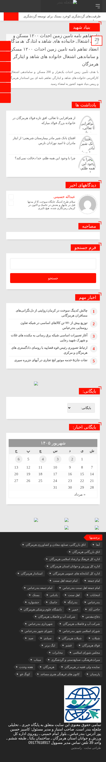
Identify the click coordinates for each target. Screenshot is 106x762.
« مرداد (80, 494)
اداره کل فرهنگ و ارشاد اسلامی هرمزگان (74, 559)
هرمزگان (48, 667)
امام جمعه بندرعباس (39, 588)
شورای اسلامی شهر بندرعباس (81, 631)
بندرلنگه (72, 602)
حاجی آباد (94, 609)
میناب (37, 660)
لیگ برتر (50, 645)
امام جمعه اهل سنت (65, 580)
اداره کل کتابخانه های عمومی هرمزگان (76, 573)
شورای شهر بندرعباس (38, 631)
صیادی (48, 638)
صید (30, 638)
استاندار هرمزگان (31, 573)
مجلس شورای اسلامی (86, 652)
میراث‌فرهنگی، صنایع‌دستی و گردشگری (75, 660)
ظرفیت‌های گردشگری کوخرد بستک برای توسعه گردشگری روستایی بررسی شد (62, 18)
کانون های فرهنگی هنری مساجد (60, 674)
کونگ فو (25, 674)
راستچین (76, 748)
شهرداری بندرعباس (40, 624)
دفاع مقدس (93, 616)
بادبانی (54, 595)
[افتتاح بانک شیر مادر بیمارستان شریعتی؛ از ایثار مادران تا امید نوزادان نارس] (53, 144)
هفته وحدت (26, 667)
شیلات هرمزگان (72, 638)
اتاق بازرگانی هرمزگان (86, 552)
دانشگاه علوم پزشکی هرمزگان (43, 609)
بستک (35, 595)
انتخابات (95, 595)
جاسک (53, 602)
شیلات (96, 638)
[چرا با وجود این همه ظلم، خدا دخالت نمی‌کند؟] (53, 164)
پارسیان (95, 674)
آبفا (98, 544)
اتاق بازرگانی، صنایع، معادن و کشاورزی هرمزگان (56, 544)
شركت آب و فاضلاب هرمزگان (56, 616)
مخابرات (57, 652)
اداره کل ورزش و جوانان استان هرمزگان (75, 566)
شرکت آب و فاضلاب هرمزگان (81, 624)
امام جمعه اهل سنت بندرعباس (81, 588)
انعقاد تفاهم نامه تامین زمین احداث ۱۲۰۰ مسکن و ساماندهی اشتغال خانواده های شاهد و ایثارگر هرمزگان (54, 56)
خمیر (75, 609)
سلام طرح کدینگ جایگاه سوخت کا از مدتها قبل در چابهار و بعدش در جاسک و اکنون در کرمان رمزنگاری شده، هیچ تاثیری (51, 205)
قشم (69, 645)
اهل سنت (74, 595)
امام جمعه (94, 580)
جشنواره (33, 602)
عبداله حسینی (64, 197)
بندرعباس (94, 602)
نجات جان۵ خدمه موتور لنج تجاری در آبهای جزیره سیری (51, 360)
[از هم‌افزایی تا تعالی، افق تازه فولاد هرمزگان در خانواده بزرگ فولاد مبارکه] (53, 124)
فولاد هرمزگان (91, 645)
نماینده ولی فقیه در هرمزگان (82, 667)
